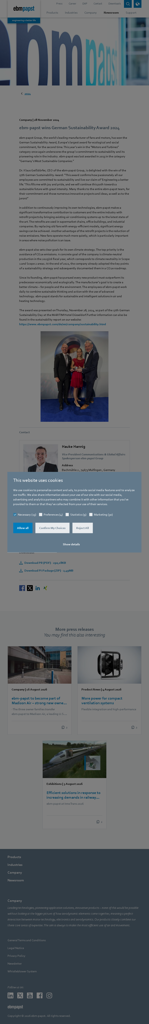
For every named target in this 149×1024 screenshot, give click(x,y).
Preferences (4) (53, 514)
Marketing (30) (103, 514)
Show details (71, 544)
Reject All (82, 528)
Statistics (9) (78, 514)
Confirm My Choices (52, 528)
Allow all (23, 528)
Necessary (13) (27, 514)
